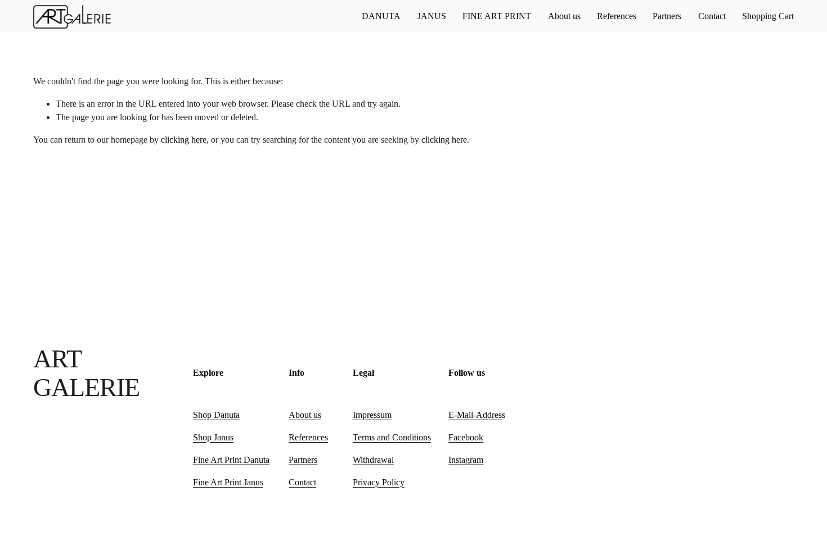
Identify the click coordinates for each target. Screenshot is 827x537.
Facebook (465, 437)
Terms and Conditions (392, 437)
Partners (667, 16)
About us (564, 16)
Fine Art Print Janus (228, 482)
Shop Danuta (216, 415)
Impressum (372, 415)
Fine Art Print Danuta (231, 460)
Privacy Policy (378, 482)
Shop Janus (213, 437)
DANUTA (381, 16)
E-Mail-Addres (475, 415)
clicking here (183, 139)
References (616, 16)
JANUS (431, 16)
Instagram (465, 460)
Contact (712, 16)
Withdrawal (373, 460)
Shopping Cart (768, 16)
